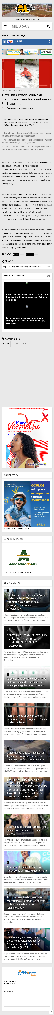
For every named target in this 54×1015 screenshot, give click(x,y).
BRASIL (10, 90)
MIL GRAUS (20, 26)
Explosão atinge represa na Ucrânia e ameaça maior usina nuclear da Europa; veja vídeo (25, 321)
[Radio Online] (49, 42)
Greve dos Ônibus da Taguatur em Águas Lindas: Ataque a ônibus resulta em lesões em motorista (26, 756)
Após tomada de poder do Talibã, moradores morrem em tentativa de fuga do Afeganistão (27, 134)
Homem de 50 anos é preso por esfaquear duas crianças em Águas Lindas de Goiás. (27, 719)
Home (3, 90)
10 (8, 932)
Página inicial (8, 992)
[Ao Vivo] (4, 41)
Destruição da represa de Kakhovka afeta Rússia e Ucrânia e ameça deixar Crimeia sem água (27, 297)
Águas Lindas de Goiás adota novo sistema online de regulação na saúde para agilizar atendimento (26, 682)
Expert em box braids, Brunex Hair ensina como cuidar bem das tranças (26, 830)
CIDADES (19, 90)
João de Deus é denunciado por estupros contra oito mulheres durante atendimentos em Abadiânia (27, 148)
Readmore (41, 620)
